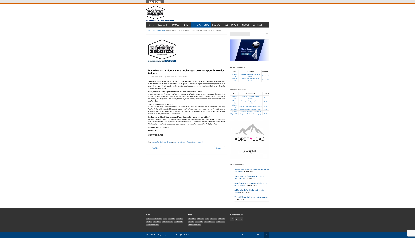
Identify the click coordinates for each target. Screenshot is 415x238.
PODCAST (216, 25)
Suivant (219, 148)
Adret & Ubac (258, 235)
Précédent (155, 148)
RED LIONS (157, 222)
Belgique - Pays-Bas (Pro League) (250, 111)
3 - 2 (265, 106)
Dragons (158, 218)
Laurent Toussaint (157, 77)
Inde (174, 142)
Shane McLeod (197, 142)
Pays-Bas (179, 218)
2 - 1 (265, 111)
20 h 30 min (265, 75)
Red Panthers (167, 222)
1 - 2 (265, 114)
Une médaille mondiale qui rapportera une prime (251, 197)
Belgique (163, 142)
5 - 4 (265, 109)
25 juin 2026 (234, 114)
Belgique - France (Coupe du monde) (250, 106)
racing (149, 222)
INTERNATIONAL (159, 30)
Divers (234, 25)
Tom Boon (178, 222)
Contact (257, 25)
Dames (175, 25)
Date (234, 72)
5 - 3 (265, 98)
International (201, 25)
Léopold (171, 218)
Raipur (189, 142)
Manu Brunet (181, 142)
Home (151, 25)
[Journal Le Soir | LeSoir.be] (155, 1)
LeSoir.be (177, 235)
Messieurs (162, 25)
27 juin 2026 (234, 111)
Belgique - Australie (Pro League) (250, 109)
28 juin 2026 (234, 109)
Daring (169, 142)
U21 (226, 25)
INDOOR (245, 25)
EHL (186, 25)
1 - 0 (265, 102)
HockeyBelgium (158, 235)
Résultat (265, 72)
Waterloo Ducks (152, 225)
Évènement (250, 72)
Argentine (156, 142)
